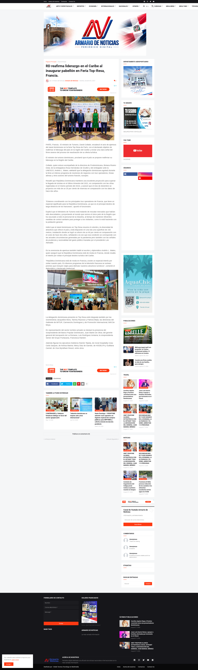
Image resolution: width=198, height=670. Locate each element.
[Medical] (145, 210)
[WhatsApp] (74, 384)
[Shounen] (145, 230)
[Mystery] (130, 218)
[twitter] (150, 1)
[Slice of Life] (130, 234)
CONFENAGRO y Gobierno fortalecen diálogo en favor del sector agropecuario (56, 416)
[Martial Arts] (145, 202)
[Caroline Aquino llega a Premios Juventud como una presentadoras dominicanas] (125, 623)
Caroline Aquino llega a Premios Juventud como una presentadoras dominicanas (129, 394)
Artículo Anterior (50, 439)
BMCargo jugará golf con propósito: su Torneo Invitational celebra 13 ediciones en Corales (143, 350)
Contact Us (72, 1)
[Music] (145, 214)
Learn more (15, 660)
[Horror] (145, 190)
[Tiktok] (130, 182)
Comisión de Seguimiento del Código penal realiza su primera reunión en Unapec (129, 486)
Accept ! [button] (8, 664)
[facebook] (144, 1)
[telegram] (152, 660)
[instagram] (147, 1)
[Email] (82, 384)
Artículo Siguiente (112, 439)
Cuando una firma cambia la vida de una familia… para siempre (143, 362)
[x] (130, 178)
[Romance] (130, 222)
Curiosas (157, 6)
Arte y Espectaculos (64, 6)
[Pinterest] (78, 384)
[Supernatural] (130, 238)
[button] (147, 6)
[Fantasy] (145, 182)
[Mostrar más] (86, 384)
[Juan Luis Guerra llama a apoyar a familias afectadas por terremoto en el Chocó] (125, 634)
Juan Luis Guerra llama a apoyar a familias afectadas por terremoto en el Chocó (145, 394)
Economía (92, 6)
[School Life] (145, 222)
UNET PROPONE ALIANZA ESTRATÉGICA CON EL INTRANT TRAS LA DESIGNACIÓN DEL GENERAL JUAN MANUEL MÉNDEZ (130, 421)
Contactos (64, 1)
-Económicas (62, 62)
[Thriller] (145, 238)
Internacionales (107, 6)
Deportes (80, 6)
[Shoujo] (130, 230)
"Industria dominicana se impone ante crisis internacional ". (78, 416)
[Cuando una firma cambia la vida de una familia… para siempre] (128, 362)
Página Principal (51, 62)
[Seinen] (145, 226)
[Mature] (130, 206)
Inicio (45, 1)
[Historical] (130, 190)
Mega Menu (170, 6)
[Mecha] (145, 206)
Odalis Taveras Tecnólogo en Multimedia (66, 667)
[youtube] (153, 1)
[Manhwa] (130, 202)
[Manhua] (145, 198)
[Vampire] (145, 242)
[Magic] (130, 198)
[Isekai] (130, 194)
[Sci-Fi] (130, 226)
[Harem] (145, 186)
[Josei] (145, 194)
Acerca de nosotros (54, 1)
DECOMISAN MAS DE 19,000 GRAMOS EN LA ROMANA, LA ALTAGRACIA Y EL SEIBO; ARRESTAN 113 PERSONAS (145, 420)
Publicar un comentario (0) (81, 434)
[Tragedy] (130, 242)
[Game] (130, 186)
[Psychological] (145, 218)
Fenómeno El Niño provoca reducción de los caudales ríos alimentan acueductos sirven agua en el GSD (145, 487)
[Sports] (145, 234)
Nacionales (123, 6)
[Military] (130, 214)
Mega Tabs (183, 6)
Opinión (135, 6)
